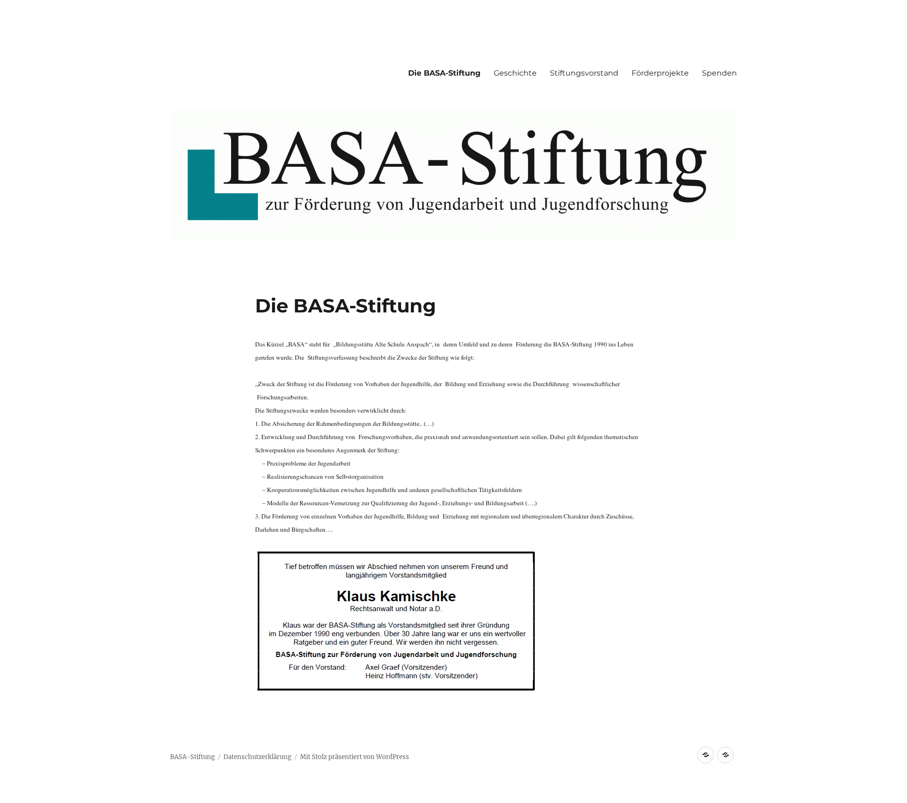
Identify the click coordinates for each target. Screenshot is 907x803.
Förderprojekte (660, 73)
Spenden (719, 73)
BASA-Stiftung (192, 757)
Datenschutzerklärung (257, 757)
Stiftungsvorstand (584, 73)
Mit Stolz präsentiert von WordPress (354, 757)
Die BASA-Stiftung (444, 73)
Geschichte (515, 73)
